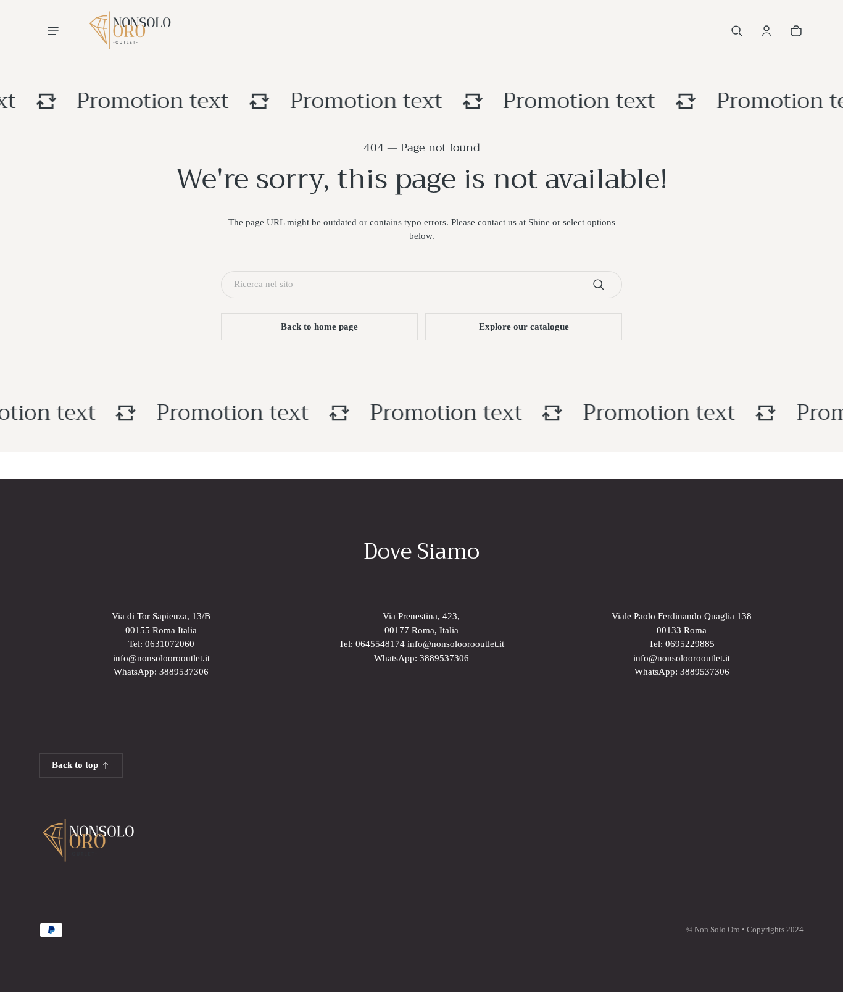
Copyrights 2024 (775, 929)
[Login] (766, 30)
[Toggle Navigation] (53, 30)
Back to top (75, 765)
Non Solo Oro (717, 929)
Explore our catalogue (524, 326)
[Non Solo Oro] (129, 30)
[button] (736, 30)
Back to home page (319, 326)
